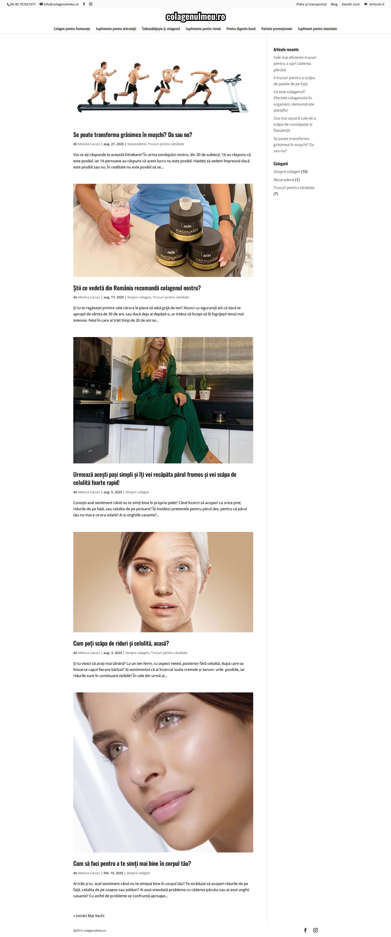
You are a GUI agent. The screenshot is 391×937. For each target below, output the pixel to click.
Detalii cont (351, 4)
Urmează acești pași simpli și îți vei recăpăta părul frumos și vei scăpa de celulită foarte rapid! (154, 478)
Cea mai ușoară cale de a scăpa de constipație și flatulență (295, 124)
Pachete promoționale (276, 29)
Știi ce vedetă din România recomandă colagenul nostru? (137, 287)
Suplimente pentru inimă (203, 29)
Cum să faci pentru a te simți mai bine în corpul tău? (132, 863)
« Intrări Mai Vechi (88, 915)
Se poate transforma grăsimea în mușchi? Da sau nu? (132, 134)
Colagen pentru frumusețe (72, 29)
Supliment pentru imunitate (317, 29)
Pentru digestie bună (240, 29)
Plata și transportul (311, 4)
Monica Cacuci (89, 144)
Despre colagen (139, 297)
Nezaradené (136, 144)
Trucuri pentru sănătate (166, 144)
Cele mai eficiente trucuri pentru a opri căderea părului (295, 63)
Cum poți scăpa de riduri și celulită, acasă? (121, 643)
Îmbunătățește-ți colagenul (161, 29)
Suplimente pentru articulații (116, 29)
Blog (334, 4)
